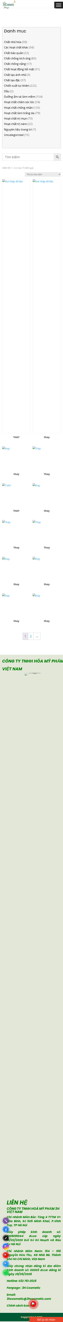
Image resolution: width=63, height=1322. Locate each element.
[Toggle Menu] (58, 5)
